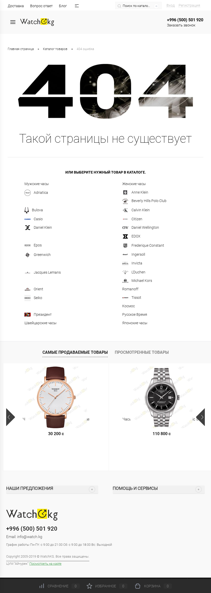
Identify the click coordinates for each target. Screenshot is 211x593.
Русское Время (134, 314)
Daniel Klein (43, 227)
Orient (38, 289)
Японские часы (134, 323)
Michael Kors (141, 281)
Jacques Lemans (47, 272)
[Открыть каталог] (13, 22)
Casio (38, 219)
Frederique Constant (147, 245)
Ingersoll (138, 254)
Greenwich (42, 254)
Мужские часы (36, 184)
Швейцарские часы (40, 323)
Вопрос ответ (41, 6)
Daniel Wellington (145, 227)
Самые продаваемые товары (75, 352)
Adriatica (41, 192)
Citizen (136, 219)
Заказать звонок (181, 25)
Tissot (136, 297)
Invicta (136, 263)
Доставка (16, 6)
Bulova (37, 210)
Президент (43, 314)
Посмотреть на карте (45, 564)
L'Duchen (138, 272)
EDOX (135, 236)
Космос (128, 306)
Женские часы (134, 184)
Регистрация (189, 5)
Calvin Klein (140, 210)
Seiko (38, 297)
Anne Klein (139, 192)
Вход (170, 5)
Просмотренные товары (142, 352)
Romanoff (130, 289)
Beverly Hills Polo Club (148, 201)
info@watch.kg (29, 536)
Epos (38, 245)
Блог (63, 6)
